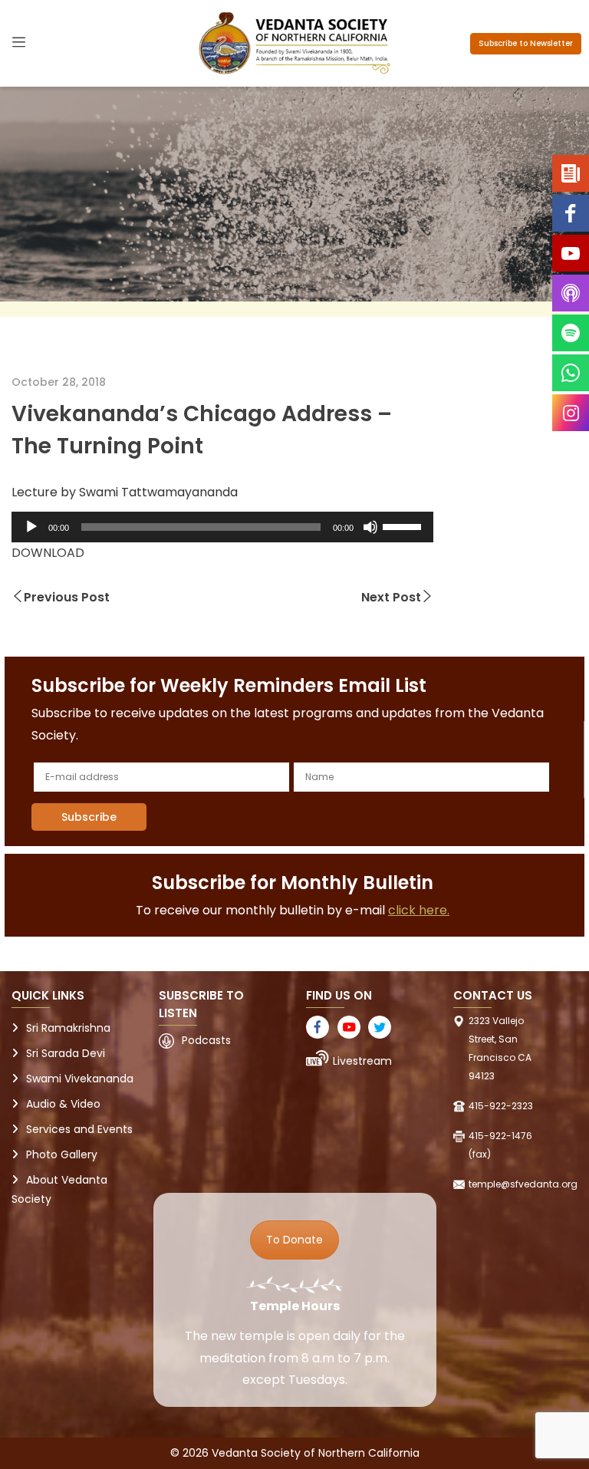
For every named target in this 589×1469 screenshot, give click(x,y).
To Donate (294, 1239)
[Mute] (370, 527)
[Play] (31, 527)
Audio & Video (63, 1104)
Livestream (362, 1061)
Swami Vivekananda (79, 1078)
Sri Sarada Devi (65, 1053)
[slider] (404, 525)
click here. (418, 910)
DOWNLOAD (48, 553)
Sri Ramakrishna (68, 1028)
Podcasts (206, 1040)
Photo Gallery (61, 1154)
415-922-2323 (501, 1105)
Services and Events (79, 1129)
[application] (222, 527)
